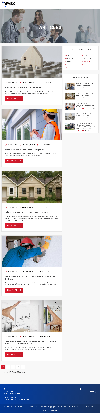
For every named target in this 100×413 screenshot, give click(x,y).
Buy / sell (71, 59)
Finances (70, 65)
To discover (88, 65)
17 (18, 367)
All (68, 55)
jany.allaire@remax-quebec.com (18, 399)
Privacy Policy (76, 406)
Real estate (88, 59)
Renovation (12, 82)
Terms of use (85, 406)
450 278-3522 (12, 397)
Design (69, 62)
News (85, 55)
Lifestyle (70, 68)
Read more (12, 98)
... (13, 367)
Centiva (53, 410)
